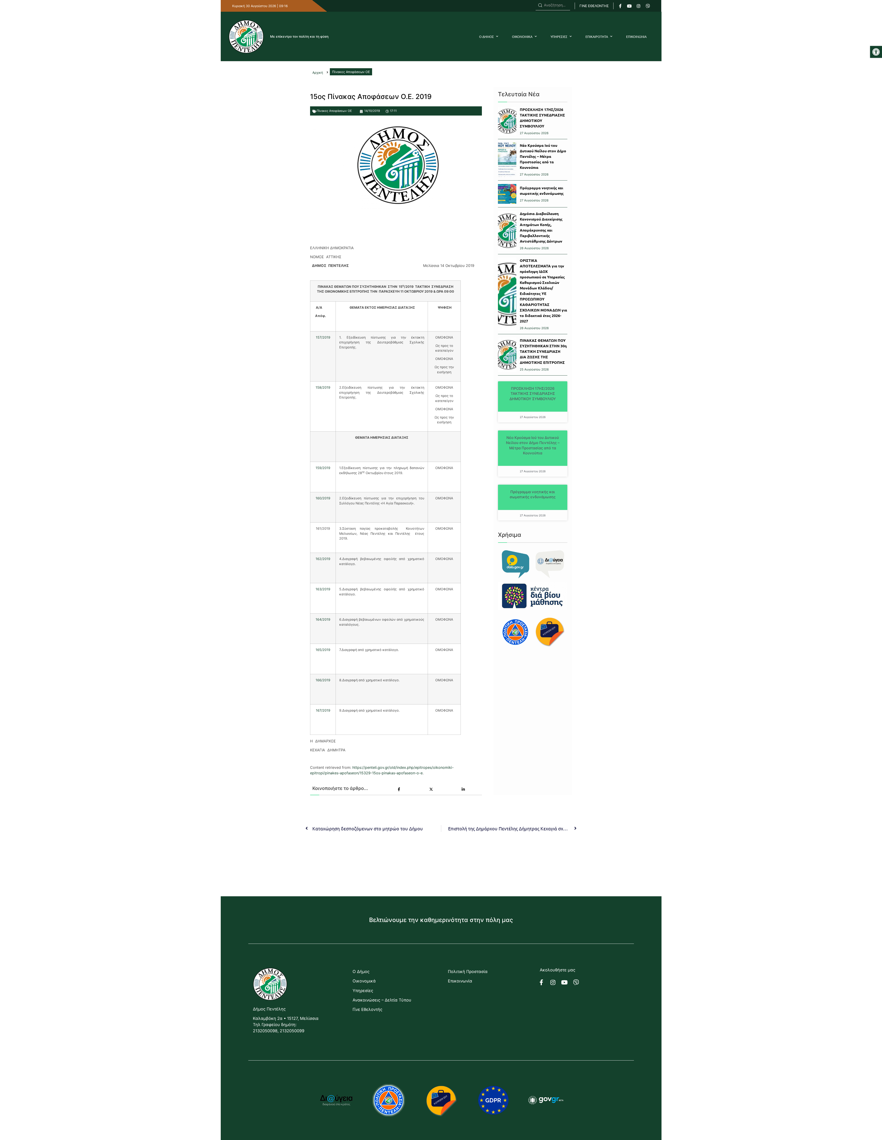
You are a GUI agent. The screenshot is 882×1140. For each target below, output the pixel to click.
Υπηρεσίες (363, 990)
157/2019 (323, 337)
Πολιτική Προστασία (468, 971)
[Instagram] (638, 6)
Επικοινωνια (636, 36)
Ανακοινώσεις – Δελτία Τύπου (382, 1000)
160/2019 (323, 498)
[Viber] (648, 6)
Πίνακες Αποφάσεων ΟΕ (334, 111)
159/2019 (323, 468)
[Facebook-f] (620, 6)
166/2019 (323, 680)
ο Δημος (486, 36)
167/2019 (323, 710)
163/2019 (323, 589)
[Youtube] (629, 6)
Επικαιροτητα (596, 36)
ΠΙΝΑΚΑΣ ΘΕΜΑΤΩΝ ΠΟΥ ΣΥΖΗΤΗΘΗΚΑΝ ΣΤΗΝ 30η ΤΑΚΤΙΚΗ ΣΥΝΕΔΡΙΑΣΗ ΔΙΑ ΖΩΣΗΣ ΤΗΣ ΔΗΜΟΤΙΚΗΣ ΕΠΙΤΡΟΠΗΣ (543, 351)
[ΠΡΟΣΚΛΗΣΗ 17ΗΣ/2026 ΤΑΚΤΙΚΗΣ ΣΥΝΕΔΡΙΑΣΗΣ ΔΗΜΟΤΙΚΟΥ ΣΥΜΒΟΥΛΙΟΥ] (507, 121)
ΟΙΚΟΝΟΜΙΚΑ (522, 36)
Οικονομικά (364, 981)
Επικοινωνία (460, 981)
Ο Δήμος (361, 971)
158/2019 (323, 387)
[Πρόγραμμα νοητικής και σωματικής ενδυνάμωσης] (507, 194)
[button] (876, 52)
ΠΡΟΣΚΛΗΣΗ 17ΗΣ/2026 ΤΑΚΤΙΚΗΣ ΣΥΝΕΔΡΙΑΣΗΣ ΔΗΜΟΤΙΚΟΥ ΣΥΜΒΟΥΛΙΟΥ (532, 393)
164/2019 (323, 619)
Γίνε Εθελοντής (367, 1009)
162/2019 (323, 559)
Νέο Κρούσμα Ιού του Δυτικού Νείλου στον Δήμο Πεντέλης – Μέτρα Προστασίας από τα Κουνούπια (543, 156)
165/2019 (323, 650)
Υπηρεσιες (559, 36)
